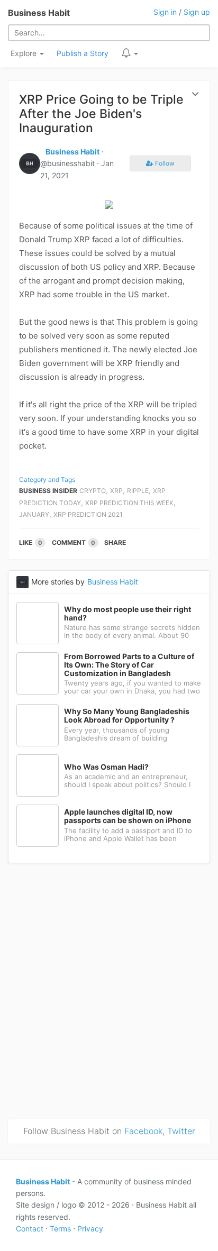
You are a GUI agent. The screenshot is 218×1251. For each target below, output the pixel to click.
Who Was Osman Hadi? (106, 767)
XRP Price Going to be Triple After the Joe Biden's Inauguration (101, 113)
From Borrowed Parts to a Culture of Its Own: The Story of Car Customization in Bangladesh (129, 665)
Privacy (90, 1228)
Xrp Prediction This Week (129, 503)
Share (115, 542)
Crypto (92, 491)
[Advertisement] (109, 989)
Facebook (143, 1131)
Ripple (138, 491)
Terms (60, 1228)
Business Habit (39, 12)
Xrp (116, 491)
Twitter (181, 1131)
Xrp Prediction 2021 (88, 514)
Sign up (197, 11)
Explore (25, 53)
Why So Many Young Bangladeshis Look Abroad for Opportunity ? (126, 715)
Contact (29, 1228)
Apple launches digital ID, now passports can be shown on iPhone (127, 816)
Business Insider (48, 491)
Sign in (165, 11)
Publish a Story (82, 53)
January (34, 514)
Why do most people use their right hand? (127, 613)
